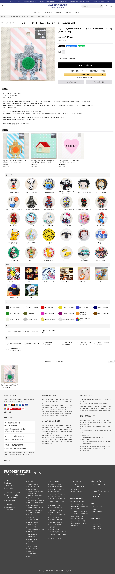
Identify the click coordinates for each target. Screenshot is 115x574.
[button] (2, 6)
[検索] (101, 6)
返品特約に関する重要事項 (67, 58)
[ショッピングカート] (107, 6)
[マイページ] (111, 6)
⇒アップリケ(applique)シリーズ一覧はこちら (16, 124)
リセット (112, 361)
